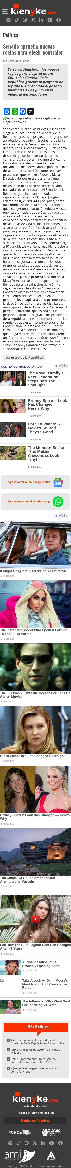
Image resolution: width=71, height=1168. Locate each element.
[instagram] (25, 20)
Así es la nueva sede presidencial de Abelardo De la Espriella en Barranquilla (37, 1041)
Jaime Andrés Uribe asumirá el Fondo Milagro (35, 1051)
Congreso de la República (24, 357)
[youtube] (49, 20)
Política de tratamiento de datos (35, 1112)
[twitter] (33, 20)
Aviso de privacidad (35, 1106)
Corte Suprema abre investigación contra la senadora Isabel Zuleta (33, 1060)
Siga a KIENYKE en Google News (29, 482)
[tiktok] (17, 20)
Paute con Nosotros (35, 1121)
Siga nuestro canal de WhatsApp (29, 501)
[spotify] (8, 20)
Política (10, 35)
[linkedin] (41, 20)
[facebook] (58, 20)
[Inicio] (34, 10)
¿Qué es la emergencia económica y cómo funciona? (34, 1069)
